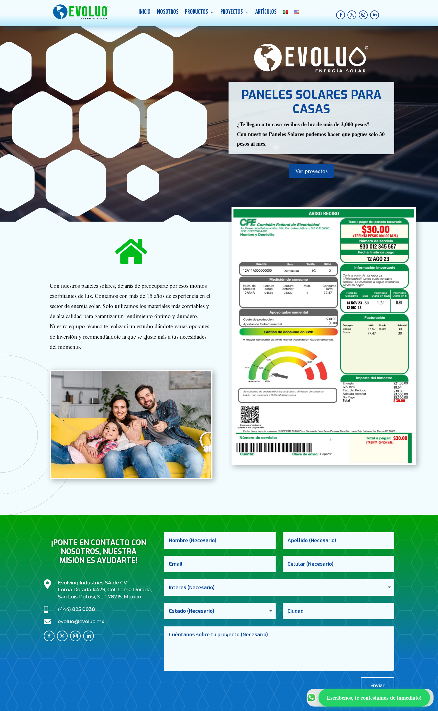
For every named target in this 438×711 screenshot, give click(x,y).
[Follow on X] (351, 14)
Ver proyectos (311, 171)
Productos (196, 12)
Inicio (144, 12)
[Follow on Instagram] (363, 14)
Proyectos (231, 12)
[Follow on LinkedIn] (374, 14)
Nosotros (167, 12)
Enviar (377, 685)
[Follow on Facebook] (340, 14)
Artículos (266, 12)
